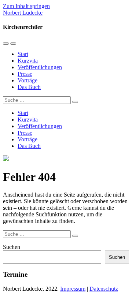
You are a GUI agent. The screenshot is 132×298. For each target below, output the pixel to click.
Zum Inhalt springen (26, 6)
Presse (25, 74)
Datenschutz (103, 289)
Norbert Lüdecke (23, 13)
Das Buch (29, 87)
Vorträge (27, 80)
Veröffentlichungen (40, 67)
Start (23, 54)
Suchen (11, 247)
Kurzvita (28, 60)
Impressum (72, 289)
